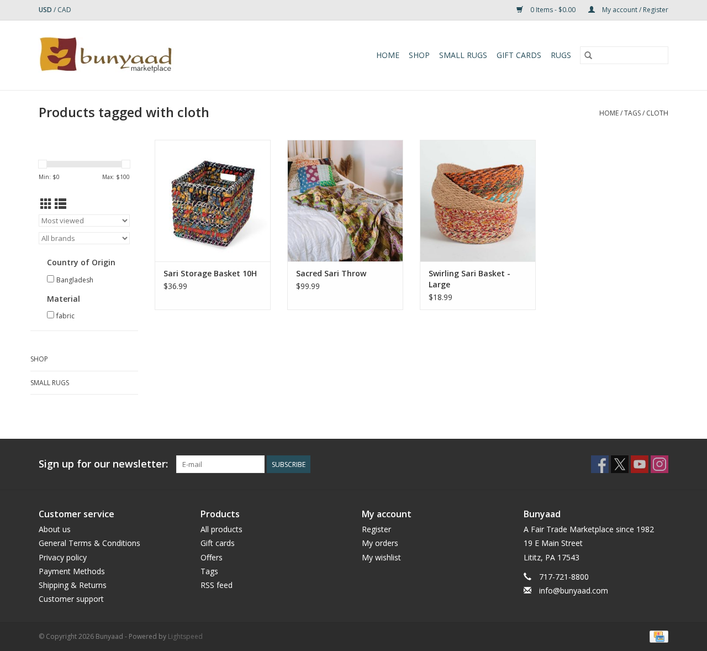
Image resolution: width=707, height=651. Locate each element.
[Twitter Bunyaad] (620, 464)
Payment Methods (72, 571)
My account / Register (634, 9)
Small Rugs (463, 55)
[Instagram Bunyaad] (659, 464)
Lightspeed (185, 636)
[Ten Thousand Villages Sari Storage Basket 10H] (213, 200)
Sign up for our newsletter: (103, 464)
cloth (657, 113)
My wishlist (381, 557)
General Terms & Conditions (89, 543)
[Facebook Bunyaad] (600, 464)
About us (55, 529)
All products (221, 529)
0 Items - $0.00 (553, 9)
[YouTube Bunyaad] (639, 464)
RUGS (561, 55)
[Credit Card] (657, 636)
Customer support (71, 599)
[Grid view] (46, 204)
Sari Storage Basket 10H (210, 273)
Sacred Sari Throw (331, 273)
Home (387, 55)
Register (376, 529)
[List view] (60, 204)
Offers (212, 557)
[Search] (588, 55)
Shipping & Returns (73, 585)
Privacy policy (63, 557)
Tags (632, 113)
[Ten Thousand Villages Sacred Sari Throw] (345, 200)
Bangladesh (74, 280)
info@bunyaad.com (573, 590)
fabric (65, 316)
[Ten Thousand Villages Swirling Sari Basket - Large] (478, 200)
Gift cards (519, 55)
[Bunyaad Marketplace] (137, 55)
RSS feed (217, 585)
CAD (64, 9)
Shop (419, 55)
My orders (380, 543)
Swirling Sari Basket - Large (469, 279)
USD (46, 9)
